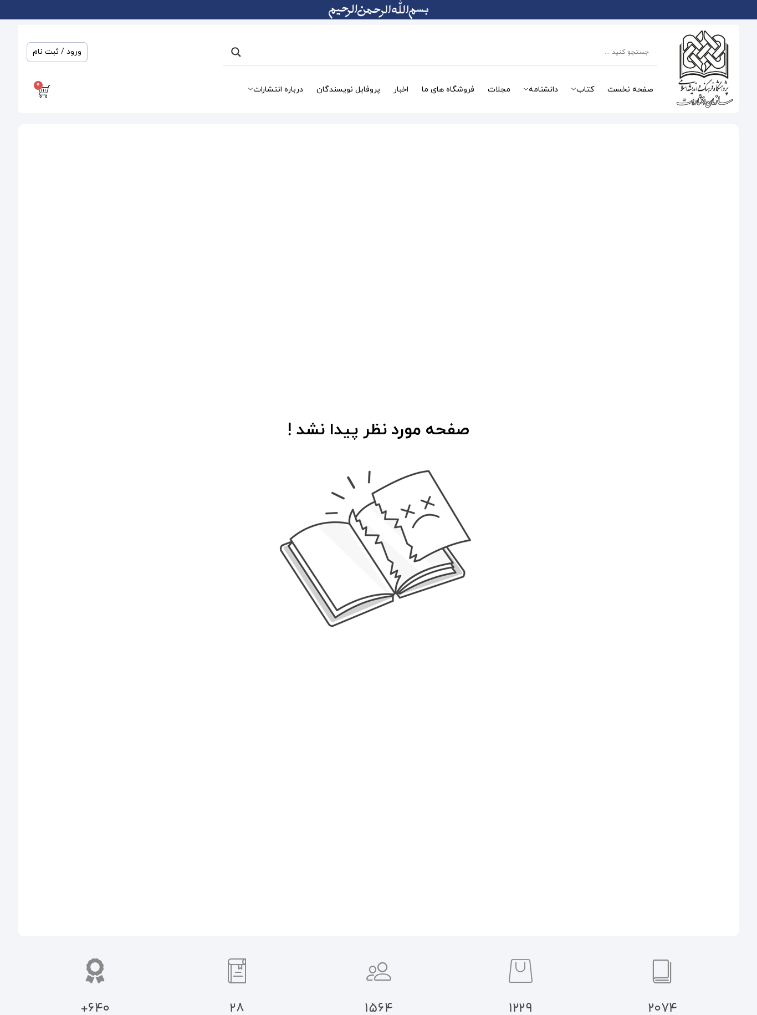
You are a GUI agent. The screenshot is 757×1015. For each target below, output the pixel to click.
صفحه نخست (630, 89)
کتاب (585, 89)
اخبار (400, 89)
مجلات (499, 89)
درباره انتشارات (278, 89)
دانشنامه (543, 89)
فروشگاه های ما (448, 89)
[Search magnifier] (236, 52)
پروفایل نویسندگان (348, 89)
